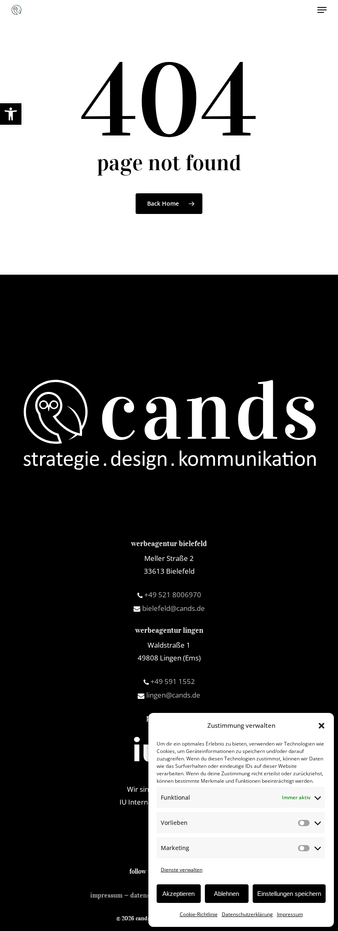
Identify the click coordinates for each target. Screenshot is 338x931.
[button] (321, 726)
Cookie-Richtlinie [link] (199, 914)
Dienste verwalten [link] (181, 869)
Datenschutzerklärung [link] (247, 914)
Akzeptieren (178, 893)
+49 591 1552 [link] (172, 681)
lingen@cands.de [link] (172, 695)
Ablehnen (226, 893)
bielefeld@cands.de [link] (173, 608)
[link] (10, 114)
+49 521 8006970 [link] (172, 594)
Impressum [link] (290, 914)
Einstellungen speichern (289, 893)
